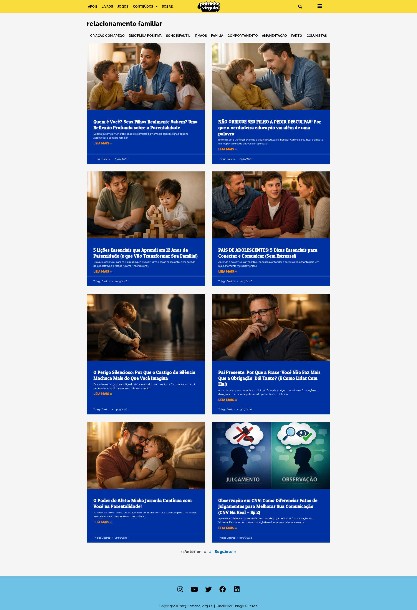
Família (217, 36)
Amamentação (274, 36)
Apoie (92, 6)
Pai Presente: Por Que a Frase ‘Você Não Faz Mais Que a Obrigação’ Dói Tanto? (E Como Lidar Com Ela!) (269, 378)
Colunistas (316, 36)
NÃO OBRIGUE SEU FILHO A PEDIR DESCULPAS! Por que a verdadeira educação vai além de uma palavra (269, 127)
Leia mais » (103, 143)
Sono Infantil (178, 36)
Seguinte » (225, 551)
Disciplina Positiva (145, 36)
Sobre (167, 6)
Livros (107, 6)
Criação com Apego (107, 36)
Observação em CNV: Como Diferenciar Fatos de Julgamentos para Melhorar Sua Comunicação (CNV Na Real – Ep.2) (268, 506)
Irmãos (201, 36)
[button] (300, 6)
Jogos (123, 6)
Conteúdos (143, 6)
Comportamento (242, 36)
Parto (296, 36)
